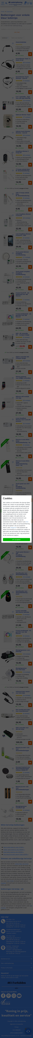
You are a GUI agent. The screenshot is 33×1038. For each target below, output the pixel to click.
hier (27, 522)
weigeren (13, 527)
